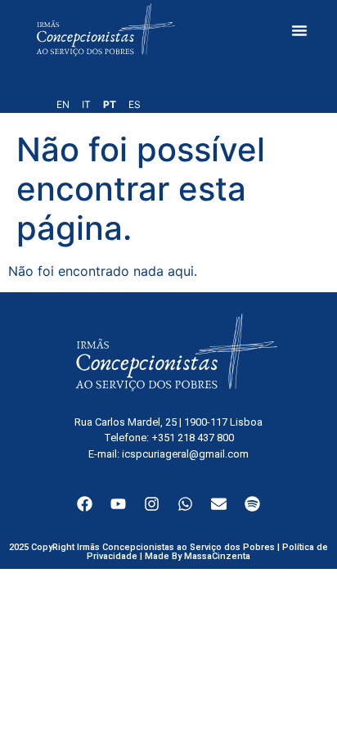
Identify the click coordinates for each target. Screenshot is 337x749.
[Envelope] (219, 504)
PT (109, 104)
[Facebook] (84, 504)
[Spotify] (253, 504)
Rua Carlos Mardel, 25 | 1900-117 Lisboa (168, 422)
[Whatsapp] (186, 504)
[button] (299, 30)
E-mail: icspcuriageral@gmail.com (168, 454)
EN (63, 104)
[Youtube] (118, 504)
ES (134, 104)
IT (86, 104)
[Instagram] (151, 504)
